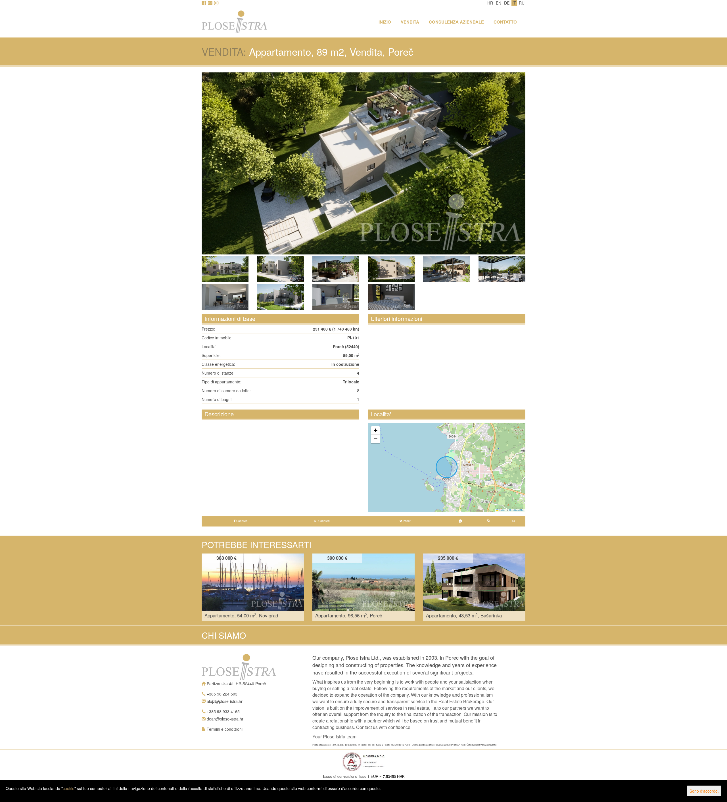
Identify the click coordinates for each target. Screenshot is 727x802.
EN (498, 3)
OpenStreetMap (516, 509)
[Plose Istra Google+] (210, 3)
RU (522, 3)
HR (490, 3)
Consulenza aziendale (456, 22)
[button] (375, 430)
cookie (68, 788)
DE (506, 3)
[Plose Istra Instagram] (216, 3)
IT (514, 3)
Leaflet (501, 509)
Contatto (505, 22)
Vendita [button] (410, 22)
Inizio (385, 22)
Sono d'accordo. (704, 791)
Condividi (241, 521)
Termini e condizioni (225, 729)
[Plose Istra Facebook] (204, 3)
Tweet (406, 521)
